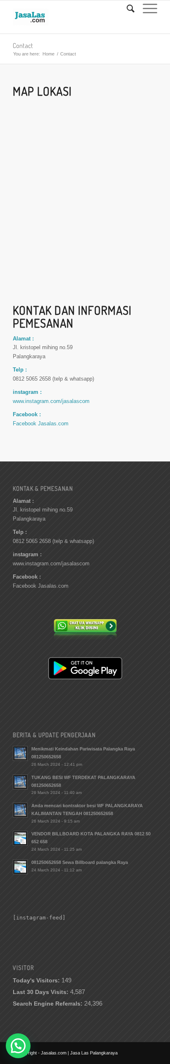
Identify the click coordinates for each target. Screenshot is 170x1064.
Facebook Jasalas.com (40, 423)
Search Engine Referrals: (48, 1004)
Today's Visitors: (37, 980)
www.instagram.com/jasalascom (51, 401)
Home (48, 53)
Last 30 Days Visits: (41, 992)
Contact (23, 45)
